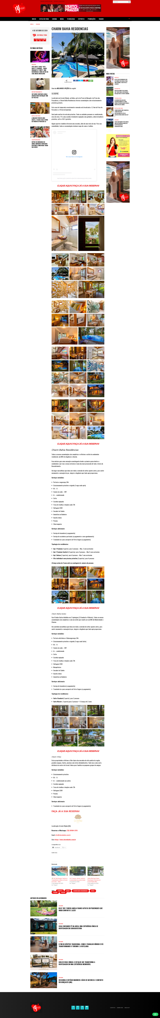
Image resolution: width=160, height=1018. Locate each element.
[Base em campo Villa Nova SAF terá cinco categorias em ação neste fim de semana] (109, 91)
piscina (55, 892)
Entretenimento (37, 91)
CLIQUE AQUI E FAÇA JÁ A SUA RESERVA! (78, 185)
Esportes (117, 88)
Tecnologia (118, 98)
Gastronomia (36, 139)
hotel (92, 891)
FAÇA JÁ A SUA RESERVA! (66, 811)
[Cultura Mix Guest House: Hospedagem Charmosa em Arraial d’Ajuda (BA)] (96, 871)
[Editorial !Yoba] (35, 35)
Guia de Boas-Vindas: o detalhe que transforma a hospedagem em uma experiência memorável (77, 963)
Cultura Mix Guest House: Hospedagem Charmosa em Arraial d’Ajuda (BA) (94, 879)
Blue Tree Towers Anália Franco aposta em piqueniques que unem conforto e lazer (81, 909)
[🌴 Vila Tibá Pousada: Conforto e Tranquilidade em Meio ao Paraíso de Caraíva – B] (60, 871)
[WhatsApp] (90, 82)
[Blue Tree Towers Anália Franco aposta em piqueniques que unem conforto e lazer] (43, 908)
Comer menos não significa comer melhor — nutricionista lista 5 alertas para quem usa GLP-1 (122, 113)
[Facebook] (35, 40)
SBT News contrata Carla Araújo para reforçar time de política (40, 96)
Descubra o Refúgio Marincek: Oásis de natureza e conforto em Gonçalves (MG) (81, 981)
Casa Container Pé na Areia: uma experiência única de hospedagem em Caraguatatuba (78, 927)
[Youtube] (44, 40)
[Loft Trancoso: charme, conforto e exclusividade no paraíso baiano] (78, 871)
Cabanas (60, 891)
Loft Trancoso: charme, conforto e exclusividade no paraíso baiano (77, 879)
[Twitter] (41, 40)
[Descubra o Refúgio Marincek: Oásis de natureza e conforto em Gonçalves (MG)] (43, 980)
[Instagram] (38, 40)
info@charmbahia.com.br (63, 835)
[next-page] (110, 130)
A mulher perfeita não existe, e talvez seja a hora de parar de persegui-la (40, 120)
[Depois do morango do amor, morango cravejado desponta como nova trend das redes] (40, 132)
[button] (155, 1014)
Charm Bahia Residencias (80, 891)
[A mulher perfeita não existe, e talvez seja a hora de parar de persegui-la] (40, 108)
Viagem (38, 24)
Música (34, 64)
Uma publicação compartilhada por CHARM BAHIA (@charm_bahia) (74, 178)
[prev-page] (107, 130)
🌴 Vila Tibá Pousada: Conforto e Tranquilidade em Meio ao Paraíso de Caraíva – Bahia (60, 879)
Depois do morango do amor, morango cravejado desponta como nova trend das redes (40, 144)
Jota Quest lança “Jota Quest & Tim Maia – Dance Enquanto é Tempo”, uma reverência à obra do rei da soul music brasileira (40, 70)
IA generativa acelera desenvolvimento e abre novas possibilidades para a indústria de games (122, 102)
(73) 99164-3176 (72, 830)
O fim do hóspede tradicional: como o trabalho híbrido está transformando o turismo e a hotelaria (81, 945)
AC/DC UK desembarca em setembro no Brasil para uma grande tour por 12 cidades (121, 82)
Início (32, 24)
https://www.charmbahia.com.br (65, 840)
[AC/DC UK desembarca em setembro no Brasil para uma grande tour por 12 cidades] (109, 81)
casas (68, 891)
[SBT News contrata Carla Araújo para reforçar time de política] (40, 84)
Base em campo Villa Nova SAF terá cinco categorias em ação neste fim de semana (122, 92)
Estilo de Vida (36, 115)
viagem (63, 892)
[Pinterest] (85, 82)
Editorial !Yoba (42, 35)
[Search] (129, 1)
